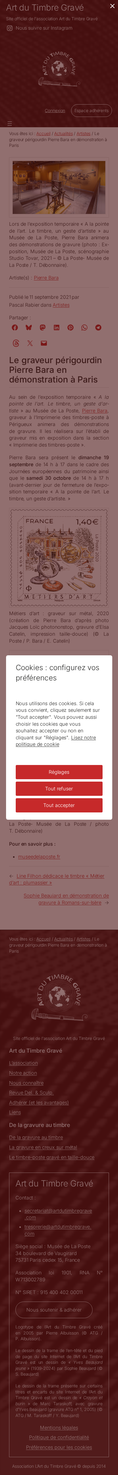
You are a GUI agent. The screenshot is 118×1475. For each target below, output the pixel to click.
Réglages (59, 772)
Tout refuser (59, 789)
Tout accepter (59, 805)
